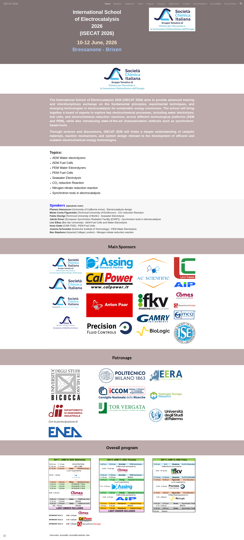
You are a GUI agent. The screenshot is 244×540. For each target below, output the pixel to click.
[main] (97, 32)
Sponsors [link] (161, 3)
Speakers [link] (117, 3)
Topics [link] (140, 3)
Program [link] (150, 3)
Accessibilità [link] (215, 3)
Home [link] (107, 3)
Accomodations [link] (200, 3)
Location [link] (186, 3)
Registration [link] (174, 3)
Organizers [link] (129, 3)
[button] (241, 4)
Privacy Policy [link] (230, 3)
